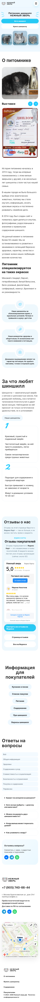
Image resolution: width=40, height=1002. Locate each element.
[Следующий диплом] (36, 104)
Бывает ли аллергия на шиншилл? (20, 798)
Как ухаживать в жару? (16, 833)
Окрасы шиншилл (20, 722)
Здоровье (7, 764)
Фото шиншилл (20, 21)
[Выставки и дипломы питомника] (20, 133)
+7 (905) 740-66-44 (16, 887)
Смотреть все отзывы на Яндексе (17, 628)
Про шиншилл (20, 715)
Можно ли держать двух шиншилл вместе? (16, 815)
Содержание (20, 708)
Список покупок (20, 694)
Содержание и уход (11, 769)
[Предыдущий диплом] (30, 104)
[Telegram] (12, 857)
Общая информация (11, 759)
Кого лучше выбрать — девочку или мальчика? (19, 806)
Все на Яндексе (20, 644)
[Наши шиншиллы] (12, 418)
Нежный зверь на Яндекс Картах (20, 620)
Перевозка (7, 789)
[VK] (6, 857)
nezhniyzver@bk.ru (9, 897)
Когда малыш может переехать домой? (18, 824)
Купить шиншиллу (20, 26)
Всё (4, 754)
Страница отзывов (20, 637)
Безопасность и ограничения (15, 779)
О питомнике (9, 976)
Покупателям (9, 992)
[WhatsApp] (17, 857)
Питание (20, 701)
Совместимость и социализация (17, 774)
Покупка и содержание (13, 784)
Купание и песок (20, 687)
